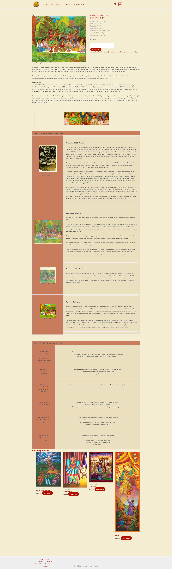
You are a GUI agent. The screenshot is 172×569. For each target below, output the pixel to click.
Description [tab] (40, 63)
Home (46, 4)
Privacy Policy (44, 559)
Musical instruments (126, 52)
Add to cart (95, 49)
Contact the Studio (41, 564)
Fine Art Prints (95, 15)
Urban (136, 52)
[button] (61, 4)
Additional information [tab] (51, 63)
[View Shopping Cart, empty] (129, 4)
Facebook (51, 564)
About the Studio (79, 4)
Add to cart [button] (47, 493)
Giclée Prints (104, 15)
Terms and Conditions (45, 561)
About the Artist (56, 4)
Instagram (45, 566)
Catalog (67, 4)
